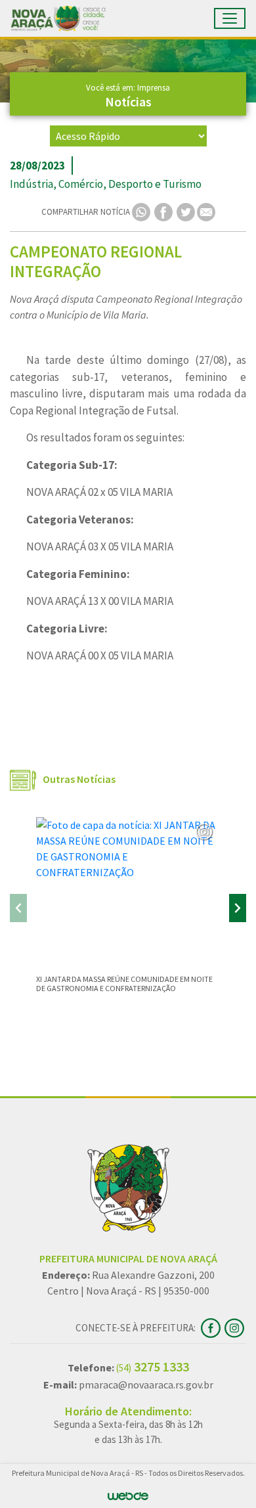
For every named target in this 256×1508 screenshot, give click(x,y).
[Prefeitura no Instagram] (235, 1326)
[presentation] (18, 908)
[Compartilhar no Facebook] (164, 211)
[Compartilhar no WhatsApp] (142, 211)
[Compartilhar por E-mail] (206, 211)
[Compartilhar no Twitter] (187, 211)
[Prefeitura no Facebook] (212, 1326)
